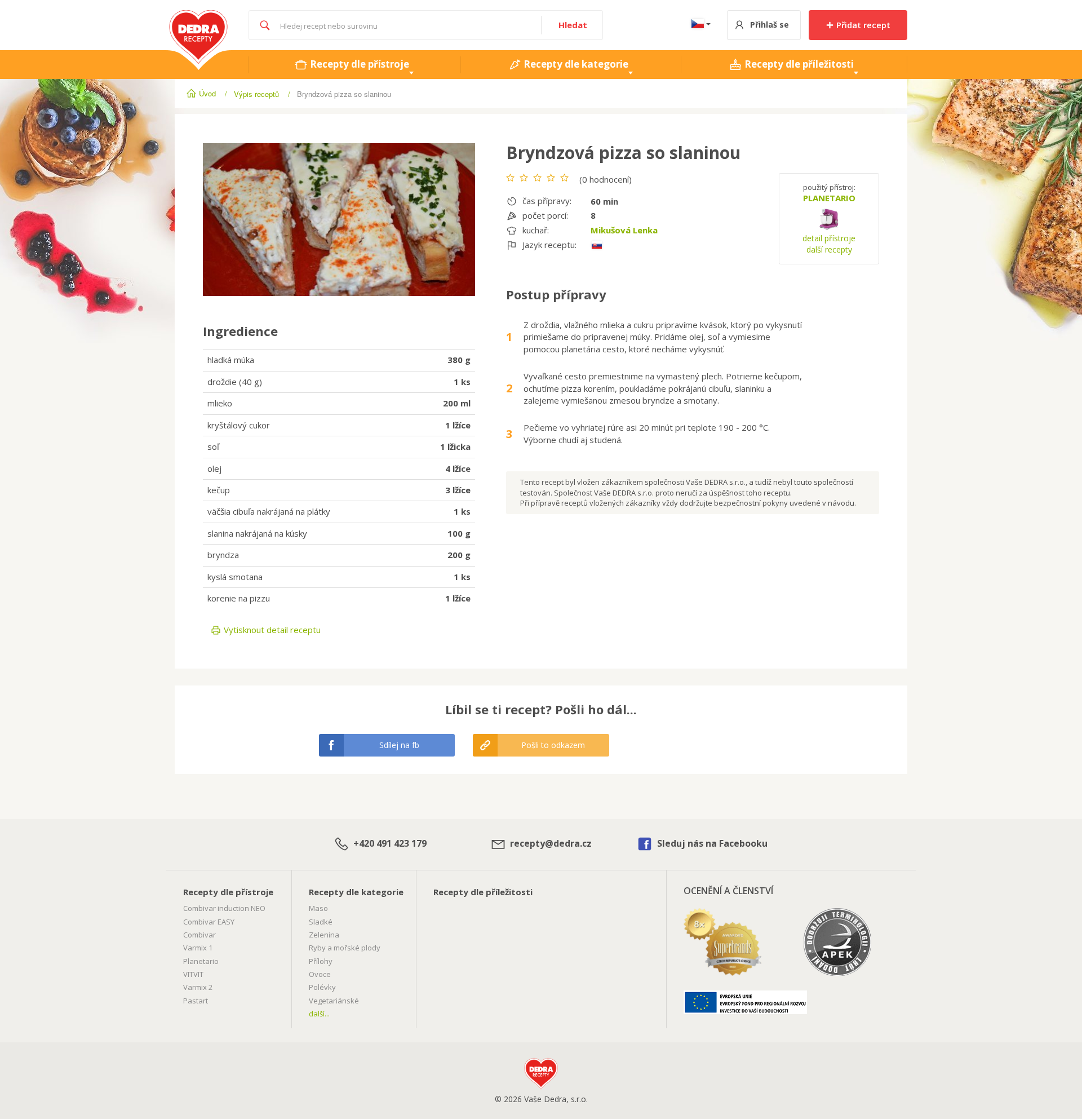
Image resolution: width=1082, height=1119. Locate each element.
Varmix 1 (197, 948)
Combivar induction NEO (224, 908)
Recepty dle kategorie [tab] (574, 64)
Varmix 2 (197, 987)
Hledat (572, 24)
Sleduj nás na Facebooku (711, 843)
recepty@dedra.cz (550, 843)
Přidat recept (862, 24)
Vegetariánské (334, 1001)
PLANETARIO (829, 198)
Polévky (322, 987)
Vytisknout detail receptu (271, 629)
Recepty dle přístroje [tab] (358, 64)
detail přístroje (828, 238)
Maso (318, 908)
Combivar (199, 935)
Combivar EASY (208, 922)
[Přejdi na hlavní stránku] (198, 15)
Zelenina (324, 935)
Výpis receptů (256, 94)
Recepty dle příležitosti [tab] (798, 64)
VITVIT (193, 974)
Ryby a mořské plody (344, 948)
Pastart (195, 1001)
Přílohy (320, 961)
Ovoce (320, 974)
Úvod (207, 93)
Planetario (201, 961)
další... (319, 1014)
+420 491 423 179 (389, 843)
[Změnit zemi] (698, 25)
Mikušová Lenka (624, 230)
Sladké (320, 922)
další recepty (829, 249)
